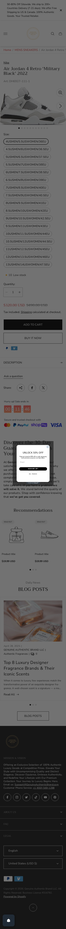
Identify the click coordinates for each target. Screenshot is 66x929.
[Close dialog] (48, 447)
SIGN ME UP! (33, 469)
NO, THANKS (33, 474)
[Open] (9, 920)
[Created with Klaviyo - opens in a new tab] (33, 483)
